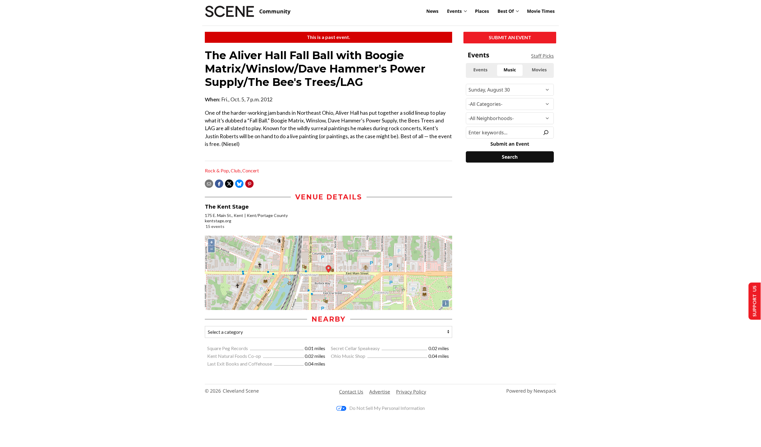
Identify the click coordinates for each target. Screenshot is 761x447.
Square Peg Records (228, 348)
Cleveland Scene (241, 391)
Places (482, 11)
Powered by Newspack (531, 391)
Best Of (506, 11)
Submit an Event (510, 37)
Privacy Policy (411, 391)
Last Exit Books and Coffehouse (240, 363)
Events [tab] (480, 70)
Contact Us (351, 391)
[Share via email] (209, 183)
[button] (249, 183)
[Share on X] (229, 183)
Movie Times (541, 11)
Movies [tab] (539, 70)
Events (454, 11)
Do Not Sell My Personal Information (387, 408)
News (432, 11)
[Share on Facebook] (219, 183)
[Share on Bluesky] (239, 183)
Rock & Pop (217, 170)
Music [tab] (510, 70)
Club (235, 170)
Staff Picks (542, 56)
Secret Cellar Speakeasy (355, 348)
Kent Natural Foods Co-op (234, 356)
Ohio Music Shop (348, 356)
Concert (250, 170)
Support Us (754, 301)
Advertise (379, 391)
